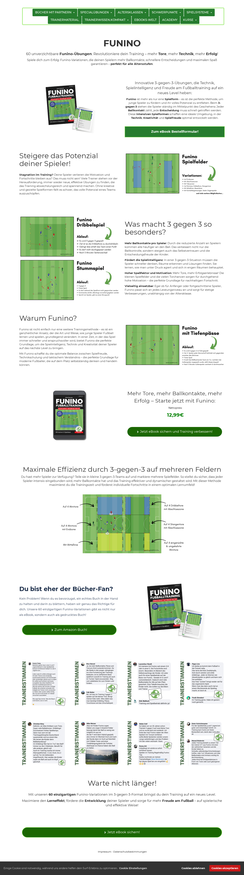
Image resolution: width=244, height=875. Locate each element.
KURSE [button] (189, 20)
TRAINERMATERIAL (65, 20)
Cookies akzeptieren (224, 868)
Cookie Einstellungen (133, 868)
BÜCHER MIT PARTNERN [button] (54, 12)
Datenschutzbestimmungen (130, 851)
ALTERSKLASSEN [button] (131, 12)
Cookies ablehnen (193, 868)
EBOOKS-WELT (145, 20)
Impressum (104, 851)
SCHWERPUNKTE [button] (165, 12)
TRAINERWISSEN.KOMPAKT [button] (106, 20)
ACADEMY (169, 20)
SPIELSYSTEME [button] (198, 12)
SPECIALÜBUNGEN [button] (95, 12)
